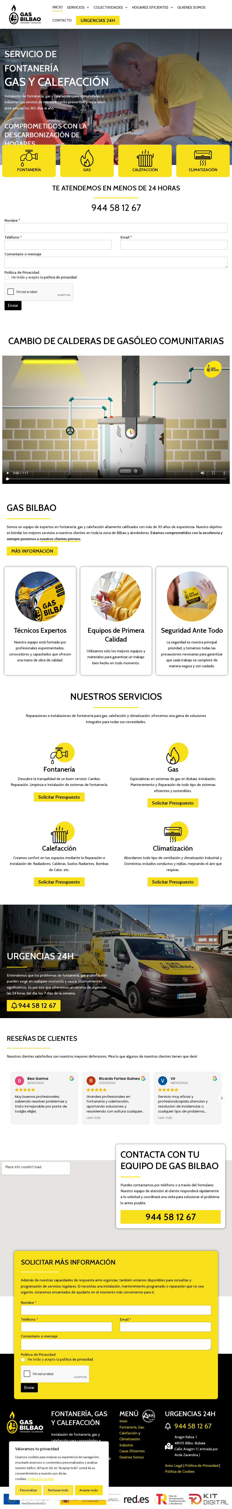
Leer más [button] (94, 1118)
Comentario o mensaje (23, 254)
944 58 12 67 (116, 207)
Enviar (13, 305)
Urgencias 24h (98, 20)
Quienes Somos (191, 7)
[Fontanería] (29, 158)
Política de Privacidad (201, 1465)
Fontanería (29, 169)
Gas (87, 169)
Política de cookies (41, 1479)
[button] (87, 7)
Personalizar (28, 1490)
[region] (59, 1470)
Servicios (76, 7)
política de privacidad (60, 277)
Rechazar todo (58, 1490)
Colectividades (108, 7)
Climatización (203, 169)
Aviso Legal (174, 1465)
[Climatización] (203, 158)
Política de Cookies (180, 1471)
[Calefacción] (145, 158)
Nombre (12, 220)
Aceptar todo (89, 1490)
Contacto (62, 20)
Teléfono (13, 237)
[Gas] (87, 158)
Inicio (57, 7)
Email (126, 237)
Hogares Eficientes (150, 7)
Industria (126, 1445)
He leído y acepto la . (44, 277)
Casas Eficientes (132, 1451)
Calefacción (145, 169)
